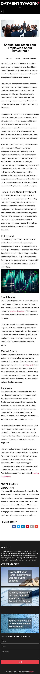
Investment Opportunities (29, 58)
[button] (20, 7)
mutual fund (28, 365)
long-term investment (17, 311)
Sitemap (31, 672)
